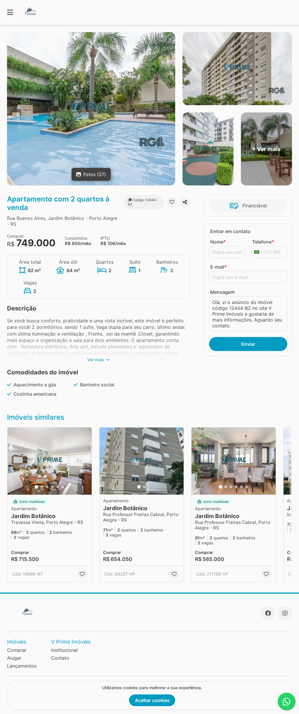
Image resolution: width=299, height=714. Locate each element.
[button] (50, 461)
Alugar (14, 658)
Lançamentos (21, 666)
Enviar (248, 344)
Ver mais (95, 359)
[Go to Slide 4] (52, 486)
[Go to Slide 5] (57, 486)
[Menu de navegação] (10, 12)
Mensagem (222, 292)
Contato (60, 658)
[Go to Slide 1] (36, 487)
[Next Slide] (85, 461)
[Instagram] (285, 613)
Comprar (17, 650)
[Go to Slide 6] (62, 486)
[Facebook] (268, 613)
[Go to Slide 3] (47, 486)
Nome (218, 242)
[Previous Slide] (14, 461)
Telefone (263, 242)
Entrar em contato (230, 231)
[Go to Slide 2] (41, 486)
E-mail (218, 267)
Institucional (64, 650)
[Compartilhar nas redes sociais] (185, 202)
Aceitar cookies (152, 700)
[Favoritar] (172, 202)
